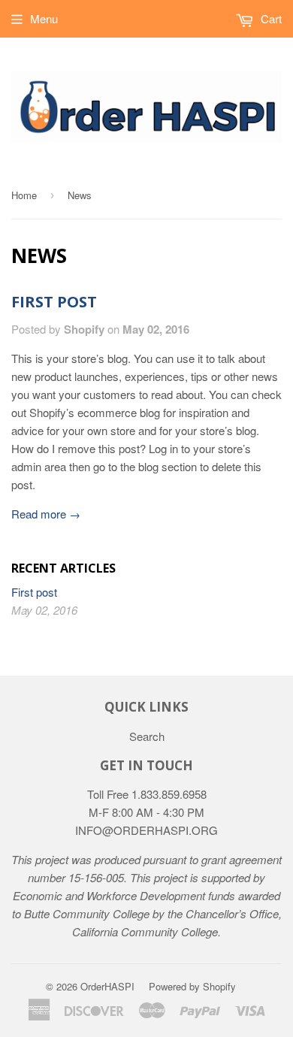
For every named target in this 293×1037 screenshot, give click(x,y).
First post (54, 302)
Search (147, 736)
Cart (270, 18)
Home (24, 195)
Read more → (45, 514)
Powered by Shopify (192, 986)
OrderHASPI (107, 986)
